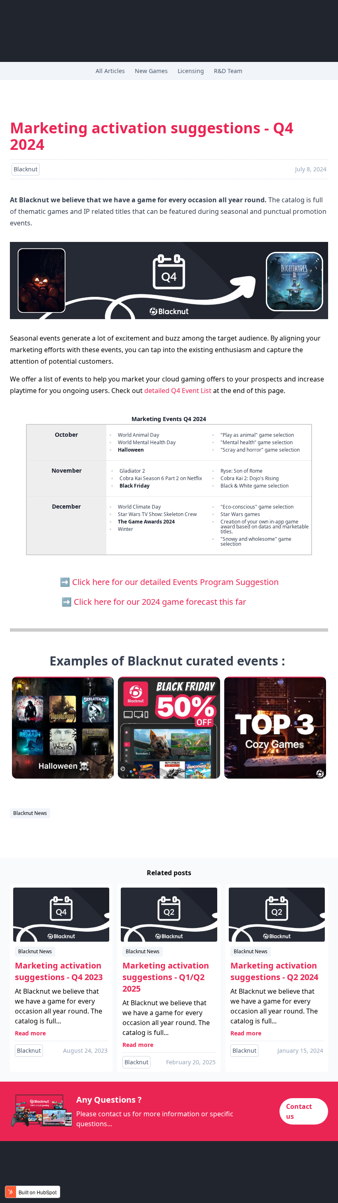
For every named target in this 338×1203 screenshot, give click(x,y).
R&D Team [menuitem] (228, 71)
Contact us (299, 1111)
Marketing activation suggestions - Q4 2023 (59, 971)
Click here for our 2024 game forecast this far (175, 601)
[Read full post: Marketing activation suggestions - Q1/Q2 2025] (169, 915)
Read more (30, 1033)
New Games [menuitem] (151, 71)
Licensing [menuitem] (191, 71)
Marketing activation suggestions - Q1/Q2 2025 (165, 977)
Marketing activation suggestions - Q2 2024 (274, 971)
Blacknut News (30, 813)
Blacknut (29, 1050)
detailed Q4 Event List (177, 390)
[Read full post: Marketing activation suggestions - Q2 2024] (277, 915)
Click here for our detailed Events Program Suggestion (175, 581)
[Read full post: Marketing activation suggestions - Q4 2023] (61, 915)
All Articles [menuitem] (110, 71)
